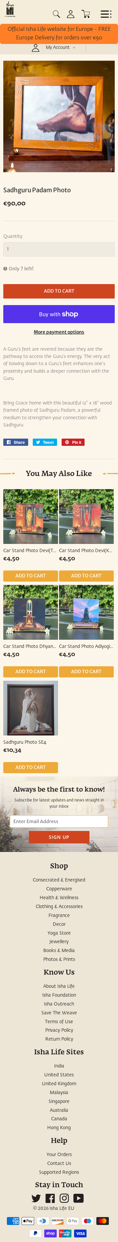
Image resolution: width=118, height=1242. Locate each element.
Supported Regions (59, 1172)
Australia (59, 1110)
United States (59, 1075)
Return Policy (59, 1039)
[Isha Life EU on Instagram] (64, 1201)
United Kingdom (59, 1084)
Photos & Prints (59, 959)
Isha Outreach (59, 1004)
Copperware (59, 889)
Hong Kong (59, 1128)
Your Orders (59, 1154)
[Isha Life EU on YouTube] (78, 1201)
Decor (59, 924)
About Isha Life (59, 986)
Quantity (12, 236)
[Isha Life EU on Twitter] (36, 1201)
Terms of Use (59, 1022)
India (59, 1066)
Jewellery (59, 942)
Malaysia (59, 1092)
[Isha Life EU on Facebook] (50, 1201)
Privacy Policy (59, 1030)
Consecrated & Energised (59, 880)
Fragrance (59, 915)
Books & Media (59, 950)
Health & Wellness (59, 898)
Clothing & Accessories (59, 906)
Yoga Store (59, 933)
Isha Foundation (59, 995)
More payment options (59, 332)
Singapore (59, 1101)
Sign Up (59, 837)
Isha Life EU (61, 1208)
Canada (59, 1119)
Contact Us (59, 1163)
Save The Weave (59, 1013)
